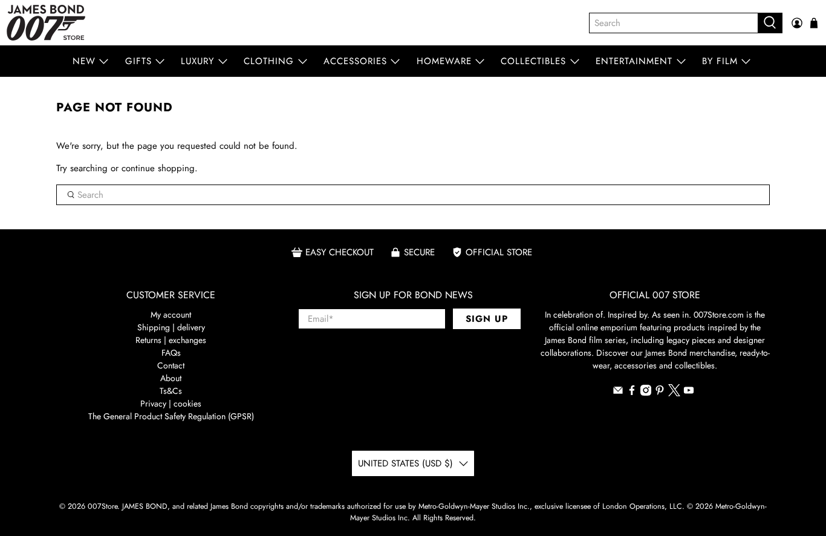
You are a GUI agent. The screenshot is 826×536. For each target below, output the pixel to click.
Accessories (355, 61)
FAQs (171, 353)
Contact (170, 365)
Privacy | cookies (170, 403)
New (84, 61)
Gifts (138, 61)
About (170, 378)
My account (171, 315)
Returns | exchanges (170, 340)
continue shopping (158, 168)
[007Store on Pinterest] (659, 393)
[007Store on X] (674, 393)
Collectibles (533, 61)
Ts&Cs (171, 391)
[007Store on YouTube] (688, 393)
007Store (102, 506)
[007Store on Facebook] (631, 393)
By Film (720, 61)
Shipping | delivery (171, 327)
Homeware (444, 61)
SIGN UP (487, 318)
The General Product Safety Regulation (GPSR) (171, 416)
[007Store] (46, 23)
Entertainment (634, 61)
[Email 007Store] (618, 393)
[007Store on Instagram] (645, 393)
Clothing (269, 61)
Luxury (197, 61)
